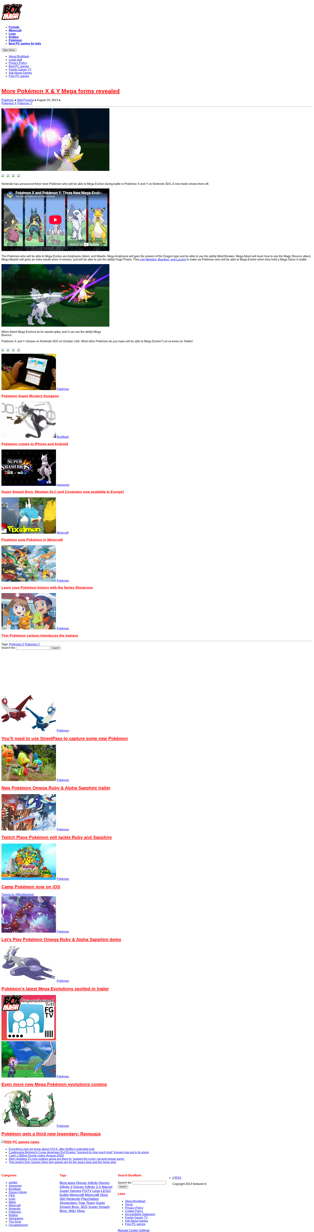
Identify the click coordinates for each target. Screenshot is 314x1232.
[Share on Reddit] (14, 176)
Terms (129, 1204)
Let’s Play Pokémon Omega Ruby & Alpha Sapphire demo (61, 939)
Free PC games (135, 1224)
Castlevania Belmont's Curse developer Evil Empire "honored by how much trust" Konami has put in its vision (79, 1152)
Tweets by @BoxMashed (17, 894)
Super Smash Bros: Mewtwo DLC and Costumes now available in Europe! (62, 492)
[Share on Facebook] (3, 176)
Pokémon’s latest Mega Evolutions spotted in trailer (55, 988)
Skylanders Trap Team (77, 1203)
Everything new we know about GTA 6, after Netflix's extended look (51, 1149)
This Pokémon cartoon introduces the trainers (39, 635)
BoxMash (63, 436)
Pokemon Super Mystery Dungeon (30, 396)
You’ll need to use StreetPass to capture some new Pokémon (64, 738)
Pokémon (7, 100)
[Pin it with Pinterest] (19, 176)
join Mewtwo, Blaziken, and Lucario (163, 259)
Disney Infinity (18, 1192)
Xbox (81, 1211)
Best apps (67, 1183)
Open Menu (9, 50)
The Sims (15, 1221)
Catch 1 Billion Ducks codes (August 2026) (36, 1155)
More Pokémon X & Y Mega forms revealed (60, 91)
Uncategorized (18, 1225)
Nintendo (15, 1208)
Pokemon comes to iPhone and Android (34, 444)
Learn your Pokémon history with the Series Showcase (47, 587)
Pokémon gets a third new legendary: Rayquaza (50, 1133)
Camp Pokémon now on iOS (30, 886)
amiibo (13, 1182)
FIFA (12, 1195)
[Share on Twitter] (9, 176)
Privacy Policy (134, 1207)
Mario (12, 1202)
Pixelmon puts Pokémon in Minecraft (32, 540)
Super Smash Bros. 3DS (82, 1205)
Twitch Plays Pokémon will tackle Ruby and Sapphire (56, 837)
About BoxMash (135, 1201)
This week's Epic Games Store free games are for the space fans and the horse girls (62, 1162)
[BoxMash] (157, 13)
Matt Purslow (25, 100)
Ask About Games (136, 1220)
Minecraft (63, 532)
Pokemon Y (24, 103)
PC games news (26, 1142)
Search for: (8, 647)
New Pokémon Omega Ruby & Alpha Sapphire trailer (55, 787)
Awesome (63, 484)
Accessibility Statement (140, 1214)
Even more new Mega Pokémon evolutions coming (54, 1084)
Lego (12, 1198)
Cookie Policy (134, 1211)
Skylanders (16, 1218)
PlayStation (90, 1199)
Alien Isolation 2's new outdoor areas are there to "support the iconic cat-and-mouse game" (67, 1158)
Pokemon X (9, 103)
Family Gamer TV (136, 1217)
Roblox (13, 1215)
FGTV (87, 1191)
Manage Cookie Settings (134, 1230)
